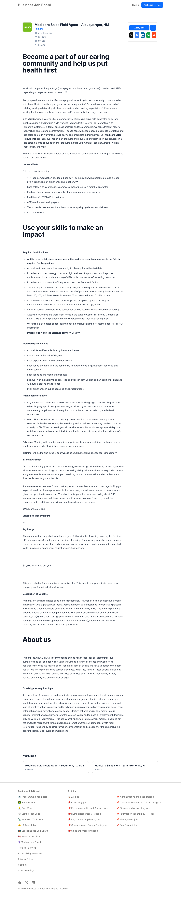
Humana (39, 28)
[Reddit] (154, 35)
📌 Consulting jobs (78, 802)
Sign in (136, 5)
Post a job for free (152, 5)
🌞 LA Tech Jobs (27, 825)
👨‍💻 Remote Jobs (26, 802)
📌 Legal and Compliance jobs (84, 819)
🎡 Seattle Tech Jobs (29, 813)
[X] (131, 35)
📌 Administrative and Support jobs (135, 796)
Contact (22, 864)
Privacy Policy (25, 859)
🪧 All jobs (73, 796)
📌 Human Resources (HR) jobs (84, 813)
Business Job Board (34, 5)
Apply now (139, 27)
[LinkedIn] (143, 35)
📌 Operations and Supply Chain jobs (87, 825)
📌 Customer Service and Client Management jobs (140, 802)
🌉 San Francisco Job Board (33, 830)
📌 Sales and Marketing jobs (83, 830)
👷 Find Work (25, 808)
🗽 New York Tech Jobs (30, 819)
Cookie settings (26, 870)
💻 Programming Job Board (33, 796)
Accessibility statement (30, 853)
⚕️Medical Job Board (29, 842)
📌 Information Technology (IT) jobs (135, 813)
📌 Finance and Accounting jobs (133, 808)
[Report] (153, 28)
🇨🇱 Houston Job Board (30, 836)
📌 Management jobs (128, 819)
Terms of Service (27, 847)
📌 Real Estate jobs (127, 825)
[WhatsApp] (148, 35)
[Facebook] (137, 35)
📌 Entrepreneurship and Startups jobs (88, 808)
